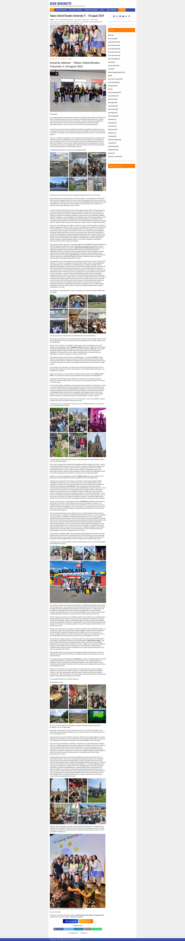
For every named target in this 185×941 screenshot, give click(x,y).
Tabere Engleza (111, 102)
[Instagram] (117, 16)
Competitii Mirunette (112, 10)
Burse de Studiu (111, 38)
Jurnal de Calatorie (112, 65)
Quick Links (122, 10)
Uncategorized (111, 150)
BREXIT (109, 35)
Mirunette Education (76, 917)
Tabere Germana (111, 109)
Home (52, 10)
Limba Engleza (111, 123)
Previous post (73, 933)
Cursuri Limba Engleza (113, 49)
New (109, 75)
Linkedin (79, 929)
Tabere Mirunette (112, 146)
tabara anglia (77, 19)
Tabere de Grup (111, 99)
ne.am (77, 349)
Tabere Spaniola (111, 113)
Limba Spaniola (111, 136)
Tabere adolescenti (112, 96)
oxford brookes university (66, 19)
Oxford (57, 19)
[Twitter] (126, 16)
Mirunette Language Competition (115, 72)
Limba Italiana (111, 133)
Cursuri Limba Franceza (113, 52)
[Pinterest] (129, 16)
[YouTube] (123, 16)
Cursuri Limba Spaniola (113, 59)
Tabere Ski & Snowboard (113, 139)
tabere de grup (62, 21)
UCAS (109, 89)
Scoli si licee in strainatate (75, 10)
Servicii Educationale (112, 82)
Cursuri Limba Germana (113, 55)
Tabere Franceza (111, 106)
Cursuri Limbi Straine (113, 45)
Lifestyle (102, 10)
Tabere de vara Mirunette (73, 21)
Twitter (69, 929)
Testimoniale (111, 143)
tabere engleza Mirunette (95, 21)
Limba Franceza (111, 126)
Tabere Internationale (61, 10)
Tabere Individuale (112, 116)
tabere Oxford (65, 24)
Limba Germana (111, 129)
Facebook (59, 929)
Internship (110, 62)
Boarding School (111, 86)
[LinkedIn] (120, 16)
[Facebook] (114, 16)
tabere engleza (84, 21)
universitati (110, 153)
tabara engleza (86, 19)
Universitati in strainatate (91, 10)
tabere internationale (55, 24)
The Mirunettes (63, 58)
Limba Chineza (111, 119)
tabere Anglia (53, 21)
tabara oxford (94, 19)
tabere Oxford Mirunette (76, 24)
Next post (83, 933)
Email (88, 929)
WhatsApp (97, 929)
